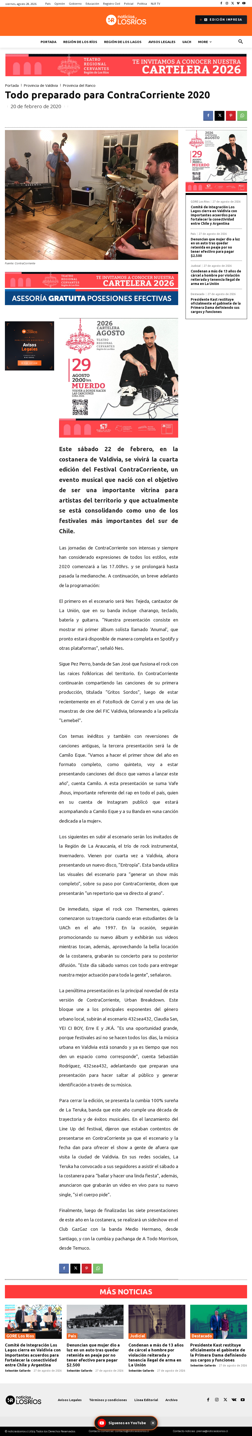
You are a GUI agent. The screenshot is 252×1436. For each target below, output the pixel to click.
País (193, 234)
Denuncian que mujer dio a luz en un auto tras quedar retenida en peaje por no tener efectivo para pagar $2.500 (215, 247)
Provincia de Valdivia (41, 85)
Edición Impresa (226, 19)
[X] (233, 3)
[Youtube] (244, 3)
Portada (12, 85)
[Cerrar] (153, 1423)
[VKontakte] (234, 1400)
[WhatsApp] (242, 116)
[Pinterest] (231, 116)
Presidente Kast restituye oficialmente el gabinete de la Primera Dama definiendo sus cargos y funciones (216, 305)
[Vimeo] (238, 3)
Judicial (196, 266)
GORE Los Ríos (200, 201)
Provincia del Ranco (79, 85)
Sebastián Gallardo (18, 1370)
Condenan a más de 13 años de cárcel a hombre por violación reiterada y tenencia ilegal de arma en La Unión (216, 277)
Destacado (198, 294)
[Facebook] (221, 3)
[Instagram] (227, 3)
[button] (241, 42)
